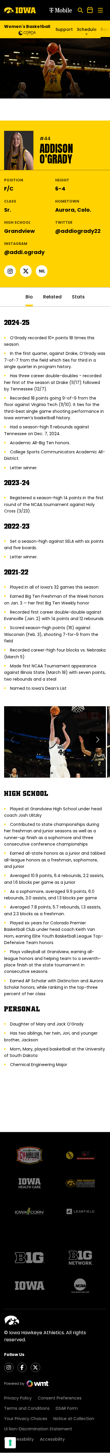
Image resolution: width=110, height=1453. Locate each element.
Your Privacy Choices (25, 1419)
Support (64, 29)
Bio (29, 296)
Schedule (87, 29)
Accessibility (52, 1439)
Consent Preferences (60, 1398)
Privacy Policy (18, 1398)
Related (52, 296)
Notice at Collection (73, 1419)
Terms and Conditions (27, 1408)
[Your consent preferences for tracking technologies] (10, 1442)
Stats (78, 296)
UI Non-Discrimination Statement (38, 1429)
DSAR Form (67, 1408)
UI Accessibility (19, 1439)
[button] (97, 739)
